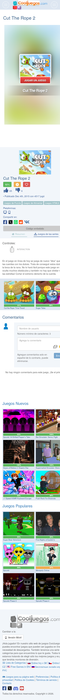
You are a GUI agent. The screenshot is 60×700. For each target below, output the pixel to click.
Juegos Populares (17, 506)
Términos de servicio (46, 679)
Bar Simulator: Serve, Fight (47, 437)
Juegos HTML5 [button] (52, 203)
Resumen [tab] (20, 234)
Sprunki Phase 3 (9, 601)
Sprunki (6, 570)
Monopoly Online (42, 570)
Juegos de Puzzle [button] (12, 203)
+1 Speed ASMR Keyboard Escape (17, 498)
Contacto (7, 683)
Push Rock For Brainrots (46, 498)
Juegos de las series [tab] (47, 234)
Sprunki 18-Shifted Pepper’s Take (16, 437)
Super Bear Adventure (12, 539)
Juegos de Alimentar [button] (32, 203)
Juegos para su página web (20, 676)
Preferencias (42, 676)
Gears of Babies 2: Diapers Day (15, 468)
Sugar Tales (40, 308)
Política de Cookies (24, 679)
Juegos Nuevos (15, 403)
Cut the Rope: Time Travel (14, 308)
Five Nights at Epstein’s (45, 539)
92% (7, 184)
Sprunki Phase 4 (42, 601)
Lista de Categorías (15, 662)
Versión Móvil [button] (14, 637)
